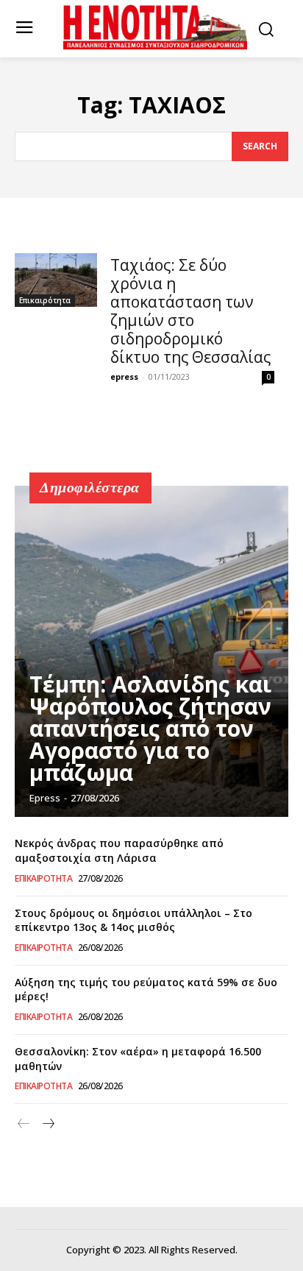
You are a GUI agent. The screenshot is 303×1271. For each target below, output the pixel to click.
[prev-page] (24, 1124)
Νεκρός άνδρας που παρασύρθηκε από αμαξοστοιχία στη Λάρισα (119, 850)
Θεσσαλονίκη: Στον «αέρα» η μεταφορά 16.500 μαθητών (138, 1058)
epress (124, 376)
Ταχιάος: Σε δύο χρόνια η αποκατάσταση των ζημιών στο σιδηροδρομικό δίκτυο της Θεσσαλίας (190, 311)
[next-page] (47, 1124)
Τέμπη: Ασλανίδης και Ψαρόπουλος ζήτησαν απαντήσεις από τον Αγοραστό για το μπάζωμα (150, 728)
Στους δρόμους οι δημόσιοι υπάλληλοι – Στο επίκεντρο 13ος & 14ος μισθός (133, 920)
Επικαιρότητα (45, 300)
